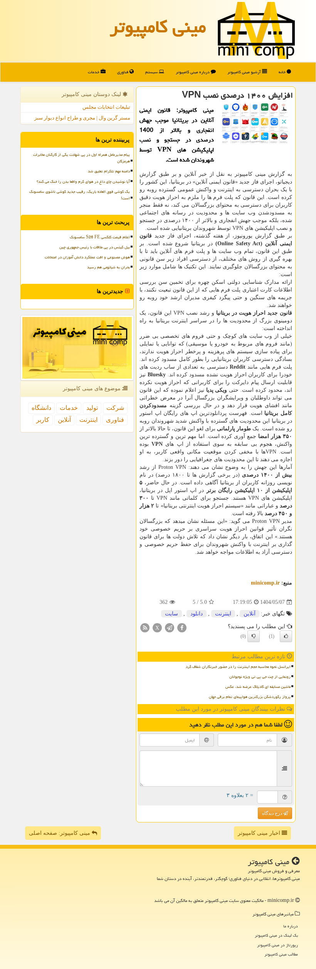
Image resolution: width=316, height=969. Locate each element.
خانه (283, 72)
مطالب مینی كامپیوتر (281, 954)
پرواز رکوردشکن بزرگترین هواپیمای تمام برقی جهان (250, 697)
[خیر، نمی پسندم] (253, 636)
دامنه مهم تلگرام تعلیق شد (109, 171)
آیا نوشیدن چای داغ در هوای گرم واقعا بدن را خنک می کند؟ (83, 181)
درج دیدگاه (272, 813)
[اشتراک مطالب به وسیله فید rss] (145, 627)
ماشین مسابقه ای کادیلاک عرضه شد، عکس (258, 687)
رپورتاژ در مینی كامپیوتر (277, 945)
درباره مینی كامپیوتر (193, 72)
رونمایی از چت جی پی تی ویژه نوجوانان (260, 677)
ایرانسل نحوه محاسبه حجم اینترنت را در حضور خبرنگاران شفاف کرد (238, 667)
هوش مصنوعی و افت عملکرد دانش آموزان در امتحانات (87, 257)
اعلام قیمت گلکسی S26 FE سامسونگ (100, 237)
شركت (115, 407)
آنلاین (249, 614)
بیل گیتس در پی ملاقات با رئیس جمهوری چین (94, 247)
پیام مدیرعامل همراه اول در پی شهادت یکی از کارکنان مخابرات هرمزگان (81, 158)
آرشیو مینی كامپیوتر (244, 72)
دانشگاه (41, 407)
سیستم (152, 72)
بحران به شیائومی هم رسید (108, 267)
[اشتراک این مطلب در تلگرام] (169, 627)
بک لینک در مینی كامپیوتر (276, 935)
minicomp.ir (265, 583)
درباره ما (290, 926)
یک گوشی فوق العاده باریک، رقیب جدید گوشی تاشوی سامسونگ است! (79, 195)
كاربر (42, 419)
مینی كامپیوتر (158, 26)
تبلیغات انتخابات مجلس (106, 107)
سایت (171, 614)
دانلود (196, 614)
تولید (92, 407)
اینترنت (223, 614)
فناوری (123, 72)
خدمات (94, 72)
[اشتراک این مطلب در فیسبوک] (181, 627)
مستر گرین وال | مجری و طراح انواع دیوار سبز (82, 118)
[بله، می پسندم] (286, 636)
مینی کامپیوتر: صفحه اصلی (60, 833)
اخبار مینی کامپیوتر (260, 833)
